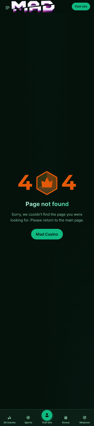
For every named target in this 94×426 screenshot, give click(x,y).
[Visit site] (47, 415)
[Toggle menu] (7, 7)
